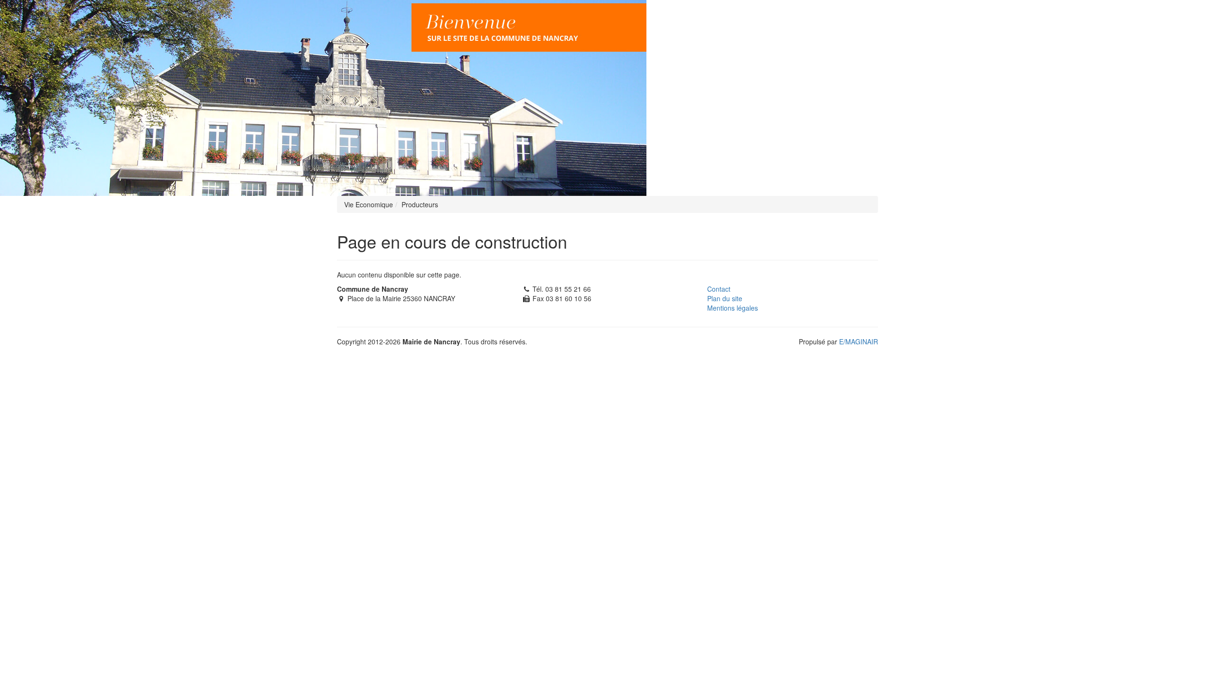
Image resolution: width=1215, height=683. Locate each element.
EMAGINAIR (858, 341)
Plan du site (724, 298)
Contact (718, 289)
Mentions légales (732, 308)
